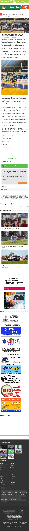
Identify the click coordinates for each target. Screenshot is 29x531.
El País (1, 480)
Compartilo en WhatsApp (12, 165)
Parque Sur (15, 494)
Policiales (12, 478)
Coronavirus (24, 490)
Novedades (12, 476)
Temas (2, 488)
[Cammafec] (11, 331)
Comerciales (2, 467)
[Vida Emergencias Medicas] (11, 341)
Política (11, 480)
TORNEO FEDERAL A (4, 499)
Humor (11, 465)
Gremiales (12, 463)
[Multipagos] (11, 369)
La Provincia (12, 471)
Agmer (19, 490)
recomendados (9, 494)
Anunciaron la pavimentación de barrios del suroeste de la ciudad (19, 206)
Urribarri (18, 496)
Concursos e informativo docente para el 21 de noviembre (9, 203)
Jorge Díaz (22, 494)
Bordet (11, 496)
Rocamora (3, 492)
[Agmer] (11, 319)
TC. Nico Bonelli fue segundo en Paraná (10, 265)
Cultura (1, 474)
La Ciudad (12, 469)
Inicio (1, 16)
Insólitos (12, 467)
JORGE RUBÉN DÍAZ (9, 492)
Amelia (1, 465)
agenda (20, 492)
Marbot (14, 496)
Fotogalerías (2, 484)
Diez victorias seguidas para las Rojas (10, 228)
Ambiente (2, 463)
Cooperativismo (3, 469)
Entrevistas (2, 482)
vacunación (16, 492)
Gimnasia (11, 490)
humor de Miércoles (4, 496)
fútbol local (23, 499)
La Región (12, 474)
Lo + (11, 488)
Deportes (5, 16)
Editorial (1, 478)
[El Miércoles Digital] (14, 7)
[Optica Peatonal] (11, 360)
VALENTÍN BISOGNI (12, 499)
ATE (18, 494)
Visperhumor (12, 484)
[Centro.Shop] (11, 351)
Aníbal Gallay (3, 494)
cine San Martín (4, 501)
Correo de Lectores (4, 471)
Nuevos (7, 488)
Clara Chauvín (23, 496)
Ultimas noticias (13, 482)
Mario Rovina (24, 492)
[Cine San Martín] (11, 378)
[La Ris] (11, 390)
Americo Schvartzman (5, 490)
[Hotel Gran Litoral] (11, 404)
